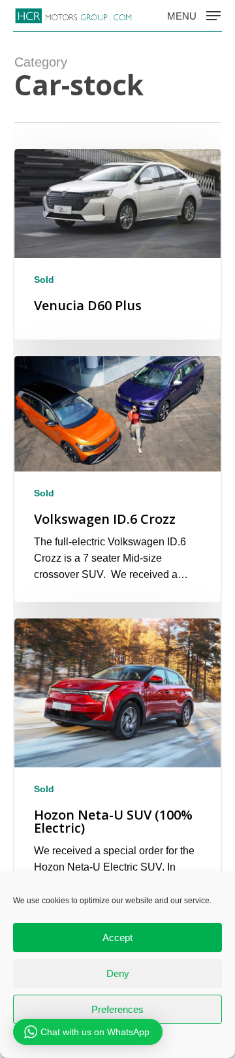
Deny (117, 973)
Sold (44, 279)
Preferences (117, 1009)
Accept (117, 937)
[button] (194, 15)
